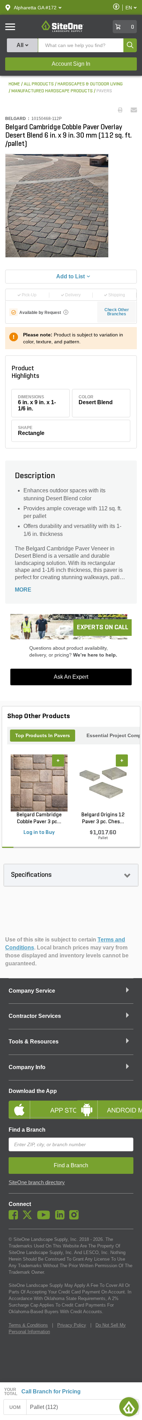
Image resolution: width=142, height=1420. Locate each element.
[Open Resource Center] (129, 1407)
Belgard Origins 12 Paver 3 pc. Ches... (103, 818)
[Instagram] (75, 1218)
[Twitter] (29, 1218)
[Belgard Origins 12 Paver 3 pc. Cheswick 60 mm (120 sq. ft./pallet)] (102, 783)
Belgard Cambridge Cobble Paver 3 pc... (39, 818)
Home (14, 84)
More (23, 590)
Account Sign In (71, 64)
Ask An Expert (71, 677)
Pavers (104, 91)
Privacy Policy (71, 1325)
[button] (35, 7)
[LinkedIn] (61, 1218)
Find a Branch (27, 1130)
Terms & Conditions (28, 1325)
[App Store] (37, 1104)
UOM (15, 1407)
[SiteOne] (62, 30)
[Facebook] (15, 1218)
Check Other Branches (116, 311)
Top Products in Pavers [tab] (42, 735)
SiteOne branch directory (37, 1182)
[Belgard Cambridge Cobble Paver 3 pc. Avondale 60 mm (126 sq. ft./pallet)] (39, 783)
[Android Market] (104, 1104)
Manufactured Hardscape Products (52, 91)
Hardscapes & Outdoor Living (90, 84)
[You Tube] (45, 1218)
